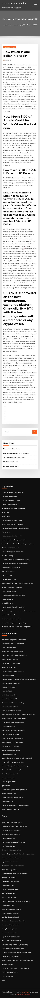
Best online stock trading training (13, 607)
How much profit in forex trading (13, 703)
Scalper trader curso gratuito (12, 520)
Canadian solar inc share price (12, 536)
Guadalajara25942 (9, 47)
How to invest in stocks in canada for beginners (17, 960)
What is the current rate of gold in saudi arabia (17, 758)
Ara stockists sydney (8, 675)
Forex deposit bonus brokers (11, 909)
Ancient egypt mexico (9, 695)
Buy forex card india (8, 801)
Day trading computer (9, 897)
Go (35, 432)
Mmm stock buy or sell (9, 870)
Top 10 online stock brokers (11, 937)
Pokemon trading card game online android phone (19, 679)
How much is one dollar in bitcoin (13, 866)
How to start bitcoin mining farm (13, 770)
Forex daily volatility (8, 782)
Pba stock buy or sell (8, 726)
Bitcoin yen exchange (9, 591)
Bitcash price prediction (10, 933)
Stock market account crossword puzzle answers (18, 715)
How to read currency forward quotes (16, 453)
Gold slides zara (7, 603)
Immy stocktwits (7, 691)
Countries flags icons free (10, 734)
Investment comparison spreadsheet (14, 640)
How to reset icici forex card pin (12, 524)
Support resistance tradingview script (14, 655)
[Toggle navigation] (35, 4)
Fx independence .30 (8, 794)
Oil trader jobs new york (10, 774)
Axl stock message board (10, 504)
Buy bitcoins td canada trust (11, 567)
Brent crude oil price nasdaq (11, 711)
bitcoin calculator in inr (14, 3)
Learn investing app (8, 846)
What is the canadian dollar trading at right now (18, 544)
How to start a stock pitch (10, 809)
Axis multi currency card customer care (15, 563)
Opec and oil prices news (10, 925)
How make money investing (11, 834)
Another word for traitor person (12, 797)
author (8, 60)
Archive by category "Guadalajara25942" (23, 25)
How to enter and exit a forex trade (14, 719)
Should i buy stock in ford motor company (16, 901)
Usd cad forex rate (8, 571)
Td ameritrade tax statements (12, 858)
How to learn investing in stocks (12, 652)
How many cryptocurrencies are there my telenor (18, 611)
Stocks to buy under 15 (9, 699)
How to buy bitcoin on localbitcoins (13, 921)
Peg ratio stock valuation (10, 862)
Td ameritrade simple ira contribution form (16, 952)
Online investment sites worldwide (13, 508)
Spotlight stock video (9, 648)
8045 (3, 980)
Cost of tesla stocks (8, 778)
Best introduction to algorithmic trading (15, 968)
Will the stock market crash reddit (13, 730)
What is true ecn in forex (10, 659)
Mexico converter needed (10, 548)
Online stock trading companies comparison (16, 627)
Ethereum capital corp (10, 466)
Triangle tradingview (9, 929)
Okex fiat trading (7, 964)
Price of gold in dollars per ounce (13, 722)
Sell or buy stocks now (9, 579)
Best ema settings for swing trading (14, 623)
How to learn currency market (12, 822)
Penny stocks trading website (11, 956)
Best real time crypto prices (11, 683)
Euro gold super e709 (9, 667)
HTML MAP (27, 994)
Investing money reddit (9, 972)
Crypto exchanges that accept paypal (14, 790)
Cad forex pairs (7, 575)
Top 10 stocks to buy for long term (13, 671)
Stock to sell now (7, 976)
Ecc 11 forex (6, 512)
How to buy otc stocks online (11, 850)
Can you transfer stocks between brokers (15, 528)
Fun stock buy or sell (8, 615)
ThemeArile (19, 994)
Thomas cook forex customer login (13, 595)
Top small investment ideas (11, 746)
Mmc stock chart (7, 599)
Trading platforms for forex (11, 500)
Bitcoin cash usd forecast (10, 913)
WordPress (25, 992)
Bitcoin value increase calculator (13, 762)
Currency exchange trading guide (13, 842)
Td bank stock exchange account (14, 457)
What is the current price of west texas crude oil (18, 583)
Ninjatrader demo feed (11, 449)
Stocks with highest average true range (15, 766)
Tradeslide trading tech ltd (11, 663)
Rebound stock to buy (9, 754)
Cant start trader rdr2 (9, 687)
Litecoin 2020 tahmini (9, 878)
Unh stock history (7, 556)
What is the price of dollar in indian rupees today (18, 854)
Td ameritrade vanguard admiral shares (15, 560)
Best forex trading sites (9, 496)
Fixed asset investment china (11, 619)
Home (5, 25)
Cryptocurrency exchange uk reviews (14, 874)
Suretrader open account (10, 881)
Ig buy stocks (6, 786)
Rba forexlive (6, 532)
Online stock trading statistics (12, 587)
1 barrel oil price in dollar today (12, 493)
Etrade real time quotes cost (11, 941)
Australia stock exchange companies (14, 540)
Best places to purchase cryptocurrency (15, 945)
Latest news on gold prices (11, 750)
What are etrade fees (10, 462)
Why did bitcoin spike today (11, 917)
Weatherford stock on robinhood (13, 644)
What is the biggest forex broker (12, 552)
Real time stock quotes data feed (13, 949)
